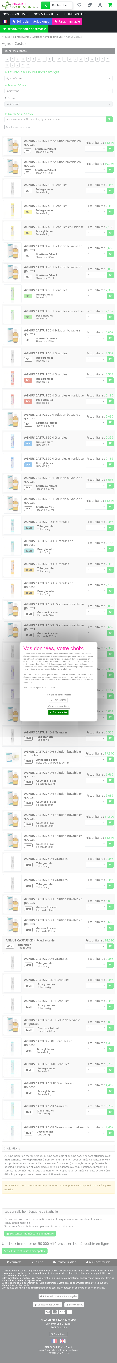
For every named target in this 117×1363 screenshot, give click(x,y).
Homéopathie (75, 14)
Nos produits (14, 14)
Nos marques (45, 14)
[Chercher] (45, 5)
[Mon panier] (110, 5)
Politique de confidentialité (58, 694)
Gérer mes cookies (58, 706)
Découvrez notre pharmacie (26, 29)
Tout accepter (59, 712)
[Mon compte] (100, 5)
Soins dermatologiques (32, 21)
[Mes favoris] (79, 5)
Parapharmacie (69, 21)
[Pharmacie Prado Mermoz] (20, 5)
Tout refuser (59, 700)
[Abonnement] (90, 5)
